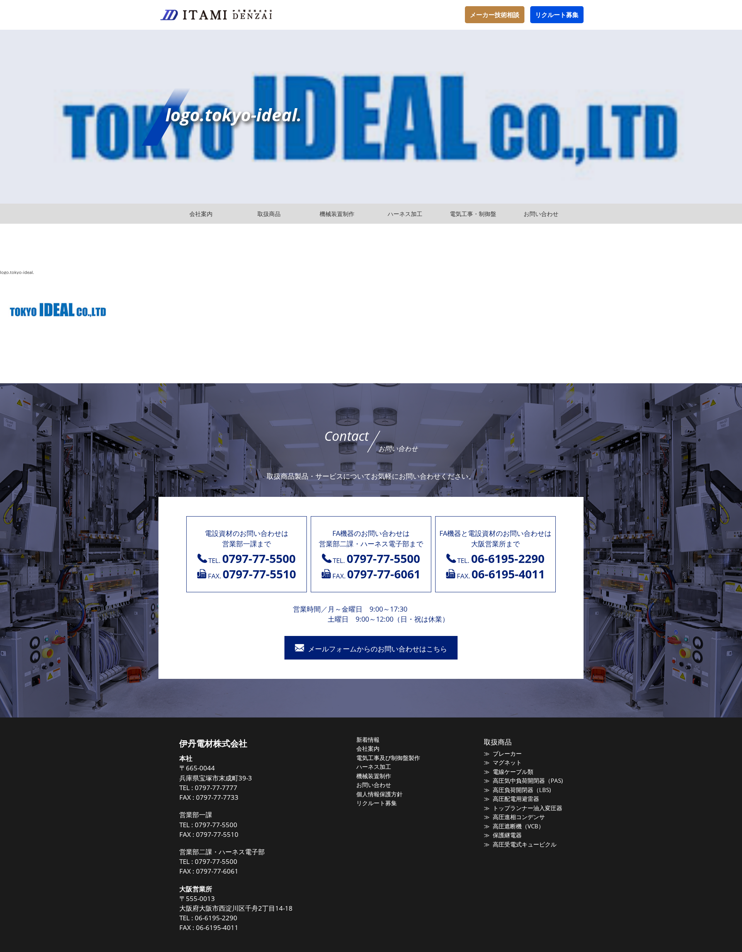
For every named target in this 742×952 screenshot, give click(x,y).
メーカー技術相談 (494, 14)
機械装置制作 (373, 776)
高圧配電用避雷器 (516, 798)
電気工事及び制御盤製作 (388, 758)
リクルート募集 (557, 14)
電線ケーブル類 (513, 771)
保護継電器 (507, 835)
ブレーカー (507, 753)
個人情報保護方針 (379, 794)
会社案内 (368, 748)
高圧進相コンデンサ (519, 817)
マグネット (507, 762)
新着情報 (368, 739)
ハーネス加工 (373, 766)
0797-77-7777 (216, 787)
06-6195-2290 (216, 917)
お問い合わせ (373, 785)
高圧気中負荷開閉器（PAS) (527, 780)
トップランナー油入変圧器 (527, 808)
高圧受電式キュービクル (524, 844)
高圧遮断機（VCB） (518, 826)
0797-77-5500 (216, 824)
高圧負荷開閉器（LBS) (521, 790)
